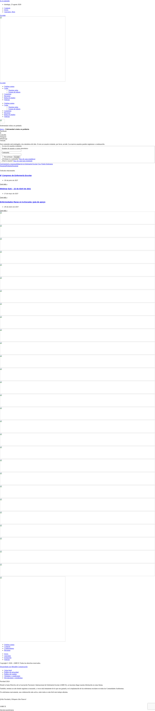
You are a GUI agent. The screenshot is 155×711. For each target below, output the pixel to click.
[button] (77, 131)
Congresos (7, 94)
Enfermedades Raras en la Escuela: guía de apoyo (22, 202)
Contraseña (5, 152)
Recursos (7, 96)
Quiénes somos (9, 86)
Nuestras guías (13, 90)
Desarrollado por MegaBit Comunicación (14, 667)
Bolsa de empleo (9, 98)
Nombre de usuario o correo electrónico (15, 148)
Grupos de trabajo (14, 92)
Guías (6, 88)
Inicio (2, 129)
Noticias (7, 100)
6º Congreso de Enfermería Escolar (16, 175)
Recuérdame (8, 157)
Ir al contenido (5, 1)
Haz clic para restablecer (27, 159)
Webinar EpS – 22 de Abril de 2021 (15, 189)
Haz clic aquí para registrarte (22, 161)
